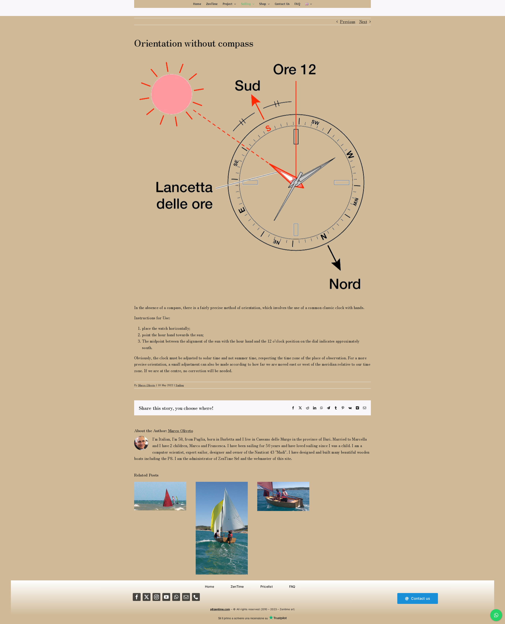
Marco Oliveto (146, 385)
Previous (347, 21)
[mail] (186, 597)
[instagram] (156, 597)
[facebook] (137, 597)
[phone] (196, 597)
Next (363, 21)
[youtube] (166, 597)
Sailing (180, 385)
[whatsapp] (176, 597)
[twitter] (147, 597)
